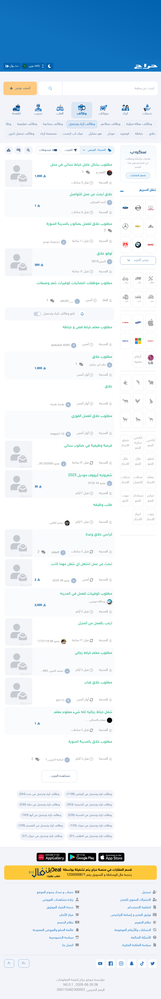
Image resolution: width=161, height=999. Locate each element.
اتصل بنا (67, 945)
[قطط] (150, 401)
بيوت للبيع (125, 498)
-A (9, 963)
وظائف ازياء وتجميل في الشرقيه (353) (89, 804)
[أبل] (150, 420)
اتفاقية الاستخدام (139, 908)
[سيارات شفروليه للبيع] (138, 226)
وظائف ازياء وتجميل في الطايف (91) (90, 836)
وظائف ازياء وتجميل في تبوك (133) (91, 825)
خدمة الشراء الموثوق (60, 908)
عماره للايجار (151, 479)
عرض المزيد (141, 260)
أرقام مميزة (138, 359)
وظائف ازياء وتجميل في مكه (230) (39, 804)
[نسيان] (138, 208)
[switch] (37, 314)
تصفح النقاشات (138, 175)
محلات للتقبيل (138, 479)
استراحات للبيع (138, 498)
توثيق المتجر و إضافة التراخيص (131, 915)
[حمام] (125, 383)
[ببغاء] (138, 383)
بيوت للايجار (151, 516)
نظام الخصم (65, 923)
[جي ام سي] (150, 245)
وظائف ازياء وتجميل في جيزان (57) (42, 836)
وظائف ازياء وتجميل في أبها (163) (41, 815)
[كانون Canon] (125, 322)
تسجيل (146, 892)
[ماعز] (125, 401)
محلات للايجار (125, 479)
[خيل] (138, 420)
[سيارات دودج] (125, 245)
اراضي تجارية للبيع (138, 443)
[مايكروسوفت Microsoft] (138, 341)
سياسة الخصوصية (61, 938)
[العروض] (8, 150)
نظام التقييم (143, 923)
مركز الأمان (66, 915)
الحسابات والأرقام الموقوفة (132, 930)
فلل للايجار (125, 461)
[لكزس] (150, 226)
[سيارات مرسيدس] (125, 226)
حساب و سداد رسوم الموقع (55, 892)
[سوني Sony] (150, 341)
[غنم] (150, 383)
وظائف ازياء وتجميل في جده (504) (39, 794)
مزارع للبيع (150, 498)
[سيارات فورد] (125, 208)
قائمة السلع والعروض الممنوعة (53, 930)
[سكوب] (18, 150)
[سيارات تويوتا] (150, 208)
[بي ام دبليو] (138, 245)
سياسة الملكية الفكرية (136, 945)
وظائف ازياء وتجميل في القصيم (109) (40, 825)
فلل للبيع (138, 461)
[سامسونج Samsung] (138, 322)
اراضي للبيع (151, 442)
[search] (50, 88)
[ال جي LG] (150, 359)
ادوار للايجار (138, 516)
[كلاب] (125, 420)
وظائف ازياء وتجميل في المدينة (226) (90, 815)
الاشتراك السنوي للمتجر (135, 900)
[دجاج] (138, 401)
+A (24, 963)
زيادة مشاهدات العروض (57, 900)
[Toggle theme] (49, 66)
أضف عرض (22, 88)
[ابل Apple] (150, 322)
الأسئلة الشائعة (141, 938)
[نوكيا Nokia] (125, 341)
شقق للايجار (125, 442)
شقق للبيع (150, 461)
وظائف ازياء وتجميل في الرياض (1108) (89, 794)
